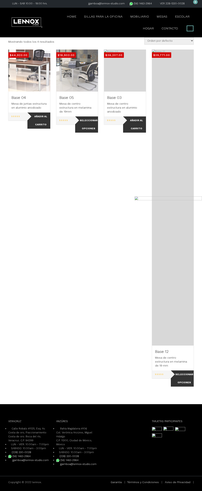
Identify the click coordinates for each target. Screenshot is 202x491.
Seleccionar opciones (89, 124)
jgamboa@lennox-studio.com (106, 3)
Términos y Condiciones (143, 482)
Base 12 (162, 351)
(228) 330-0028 (21, 452)
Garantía (116, 482)
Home (71, 16)
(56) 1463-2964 (142, 3)
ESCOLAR (182, 16)
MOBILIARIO (139, 16)
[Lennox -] (27, 22)
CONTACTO (170, 28)
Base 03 (114, 97)
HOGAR (148, 28)
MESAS (162, 16)
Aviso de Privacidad (177, 482)
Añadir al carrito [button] (40, 120)
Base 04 (18, 97)
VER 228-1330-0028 (172, 3)
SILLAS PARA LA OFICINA (103, 16)
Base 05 (66, 97)
